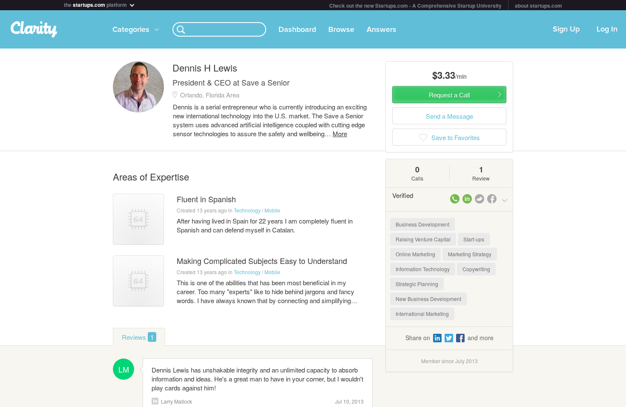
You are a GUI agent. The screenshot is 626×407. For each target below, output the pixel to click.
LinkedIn (155, 401)
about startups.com (538, 5)
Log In (607, 29)
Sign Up (566, 29)
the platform (96, 4)
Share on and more (449, 337)
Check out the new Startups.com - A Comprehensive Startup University (415, 5)
